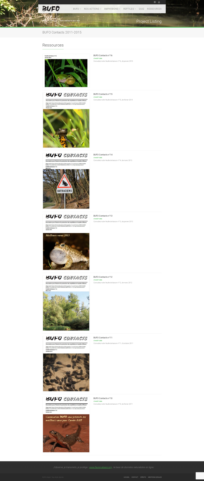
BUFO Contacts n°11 (103, 337)
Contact (135, 477)
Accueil (45, 21)
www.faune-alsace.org (100, 467)
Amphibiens (111, 9)
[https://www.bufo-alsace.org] (51, 8)
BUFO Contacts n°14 (103, 154)
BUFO (76, 9)
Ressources (154, 9)
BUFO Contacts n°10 (103, 398)
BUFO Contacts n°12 (103, 277)
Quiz (141, 9)
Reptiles (128, 9)
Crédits (143, 477)
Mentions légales (155, 477)
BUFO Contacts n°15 (103, 94)
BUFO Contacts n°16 (103, 55)
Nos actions (91, 9)
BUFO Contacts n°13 (103, 216)
